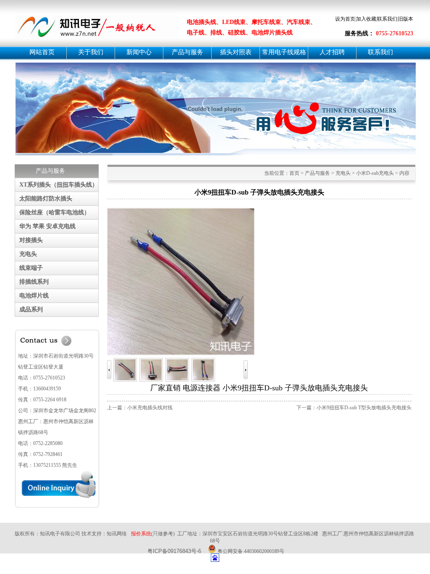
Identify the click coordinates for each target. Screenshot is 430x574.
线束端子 (31, 268)
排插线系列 (34, 282)
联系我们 (387, 19)
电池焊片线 (34, 295)
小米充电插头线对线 (150, 408)
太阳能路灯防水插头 (45, 198)
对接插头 (31, 240)
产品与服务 (317, 173)
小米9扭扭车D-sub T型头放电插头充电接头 (364, 408)
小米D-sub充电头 (375, 173)
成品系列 (31, 309)
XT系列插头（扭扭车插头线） (58, 185)
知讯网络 (117, 534)
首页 (294, 173)
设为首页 (345, 19)
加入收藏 (366, 19)
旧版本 (405, 19)
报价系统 (141, 534)
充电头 (28, 254)
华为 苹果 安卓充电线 (47, 226)
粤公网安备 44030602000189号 (250, 550)
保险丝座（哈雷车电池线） (54, 212)
